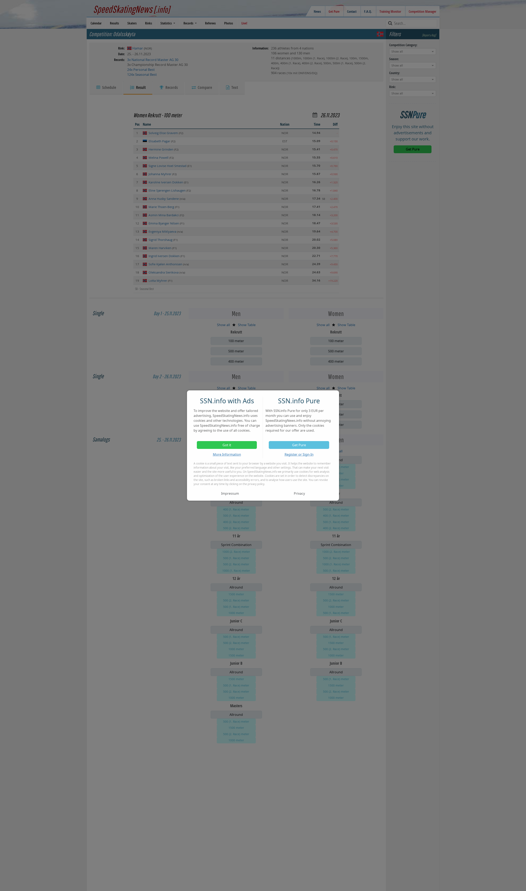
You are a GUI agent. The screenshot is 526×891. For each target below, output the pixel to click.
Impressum (230, 493)
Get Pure (299, 445)
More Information (227, 454)
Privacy (299, 493)
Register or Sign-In (299, 454)
